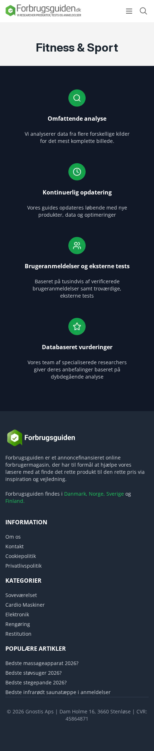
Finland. (15, 500)
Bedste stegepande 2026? (36, 682)
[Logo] (43, 16)
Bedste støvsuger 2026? (33, 672)
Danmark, (75, 493)
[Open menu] (129, 11)
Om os (13, 536)
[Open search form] (143, 11)
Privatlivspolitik (23, 565)
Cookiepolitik (20, 556)
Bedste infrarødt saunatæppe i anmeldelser (58, 692)
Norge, (97, 493)
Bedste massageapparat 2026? (41, 663)
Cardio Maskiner (25, 604)
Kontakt (14, 546)
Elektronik (17, 614)
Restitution (18, 633)
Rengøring (17, 624)
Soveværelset (21, 595)
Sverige (115, 493)
